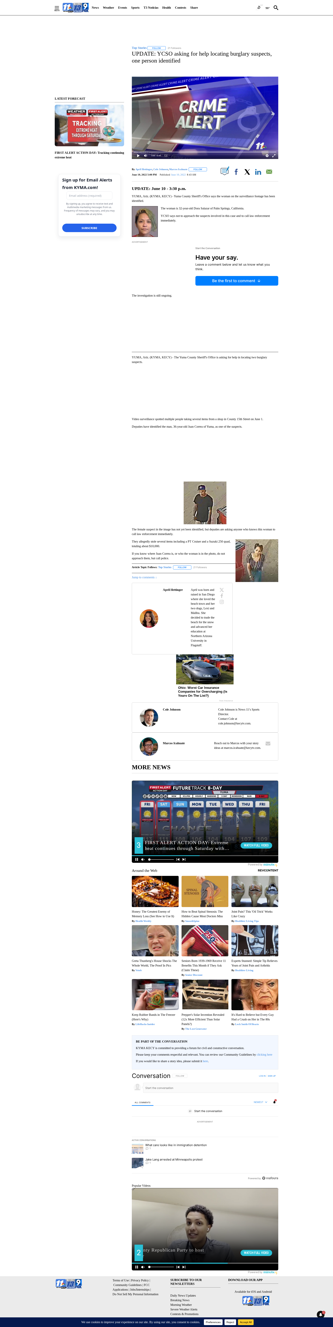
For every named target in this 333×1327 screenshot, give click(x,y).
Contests (180, 7)
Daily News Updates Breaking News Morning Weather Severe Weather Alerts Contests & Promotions (184, 1305)
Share (194, 7)
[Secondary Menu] (60, 7)
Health (166, 7)
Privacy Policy (140, 1280)
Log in (262, 1076)
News (95, 7)
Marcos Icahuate (178, 169)
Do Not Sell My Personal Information (135, 1294)
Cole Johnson (160, 169)
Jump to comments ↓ (144, 577)
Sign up (272, 1076)
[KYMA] (76, 7)
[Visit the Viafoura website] (270, 1178)
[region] (205, 1127)
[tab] (142, 1102)
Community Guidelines (127, 1285)
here (205, 1061)
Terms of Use (121, 1280)
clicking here (264, 1054)
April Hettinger (143, 169)
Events (122, 7)
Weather (108, 7)
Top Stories (164, 567)
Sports (135, 7)
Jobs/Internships (140, 1289)
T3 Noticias (151, 7)
